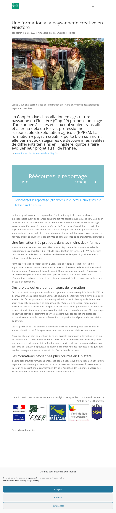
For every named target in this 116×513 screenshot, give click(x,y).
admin (19, 32)
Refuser (58, 497)
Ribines (71, 32)
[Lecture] (23, 181)
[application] (58, 181)
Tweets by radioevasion (23, 430)
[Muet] (85, 182)
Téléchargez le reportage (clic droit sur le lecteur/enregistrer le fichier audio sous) (58, 202)
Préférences (58, 505)
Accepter (58, 489)
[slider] (91, 182)
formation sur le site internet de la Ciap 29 (36, 153)
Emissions (61, 32)
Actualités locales (46, 32)
